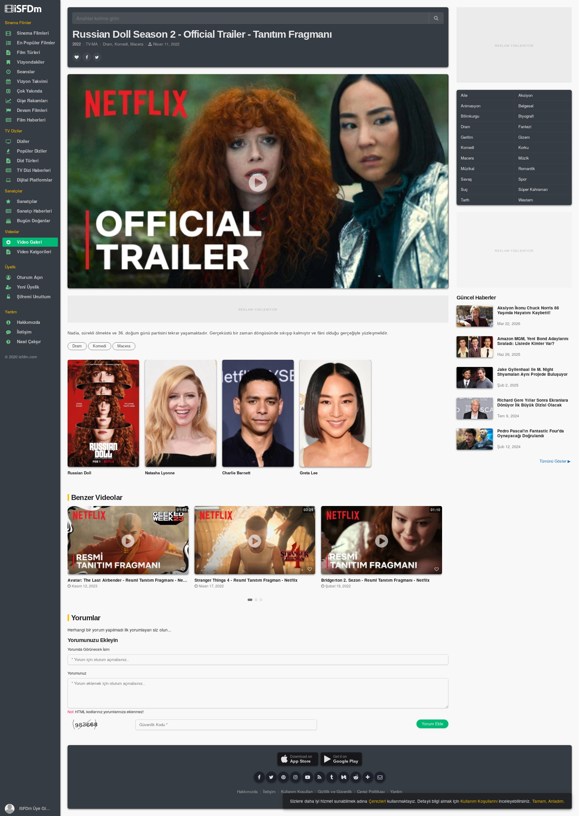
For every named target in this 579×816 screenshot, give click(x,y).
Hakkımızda (247, 791)
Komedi (121, 44)
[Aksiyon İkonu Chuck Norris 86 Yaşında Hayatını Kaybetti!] (475, 316)
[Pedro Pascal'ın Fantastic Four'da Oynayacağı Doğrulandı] (475, 439)
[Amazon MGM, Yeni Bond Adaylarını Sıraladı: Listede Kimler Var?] (475, 346)
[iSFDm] (23, 8)
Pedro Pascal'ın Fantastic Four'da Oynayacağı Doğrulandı (530, 433)
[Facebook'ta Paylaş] (87, 57)
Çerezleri (377, 801)
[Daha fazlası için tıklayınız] (367, 777)
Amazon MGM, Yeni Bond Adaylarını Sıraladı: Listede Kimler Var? (532, 341)
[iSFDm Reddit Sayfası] (355, 777)
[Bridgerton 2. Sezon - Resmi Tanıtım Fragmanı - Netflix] (381, 540)
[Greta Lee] (335, 413)
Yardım (396, 791)
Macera (136, 44)
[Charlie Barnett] (258, 413)
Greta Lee (309, 473)
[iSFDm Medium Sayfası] (343, 777)
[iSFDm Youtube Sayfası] (307, 777)
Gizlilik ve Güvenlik (335, 791)
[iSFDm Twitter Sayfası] (271, 777)
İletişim (269, 791)
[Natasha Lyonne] (181, 413)
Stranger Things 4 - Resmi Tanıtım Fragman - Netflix (246, 580)
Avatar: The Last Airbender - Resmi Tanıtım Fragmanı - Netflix (129, 580)
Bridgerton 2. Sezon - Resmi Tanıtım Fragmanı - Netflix (375, 580)
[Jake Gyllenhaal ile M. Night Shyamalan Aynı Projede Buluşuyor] (475, 377)
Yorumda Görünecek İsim (88, 649)
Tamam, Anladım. (548, 801)
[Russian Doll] (103, 413)
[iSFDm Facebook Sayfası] (259, 777)
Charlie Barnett (236, 473)
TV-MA (92, 44)
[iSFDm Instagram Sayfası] (295, 777)
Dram (107, 44)
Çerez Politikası (371, 791)
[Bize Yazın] (380, 777)
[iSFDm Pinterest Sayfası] (283, 777)
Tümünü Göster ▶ (555, 461)
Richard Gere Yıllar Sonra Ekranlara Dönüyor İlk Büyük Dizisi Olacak (532, 403)
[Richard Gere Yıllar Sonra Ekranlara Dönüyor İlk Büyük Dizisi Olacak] (475, 408)
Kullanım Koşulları (297, 791)
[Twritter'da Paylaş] (97, 57)
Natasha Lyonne (160, 473)
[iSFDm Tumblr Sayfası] (331, 777)
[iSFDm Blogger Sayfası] (319, 777)
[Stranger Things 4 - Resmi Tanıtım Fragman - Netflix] (254, 540)
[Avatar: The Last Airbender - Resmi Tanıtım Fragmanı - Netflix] (127, 540)
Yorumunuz (77, 673)
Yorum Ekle (432, 723)
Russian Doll (79, 473)
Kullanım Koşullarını (479, 801)
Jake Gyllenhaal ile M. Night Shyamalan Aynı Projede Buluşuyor (532, 372)
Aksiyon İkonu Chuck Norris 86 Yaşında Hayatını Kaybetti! (528, 310)
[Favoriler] (76, 57)
